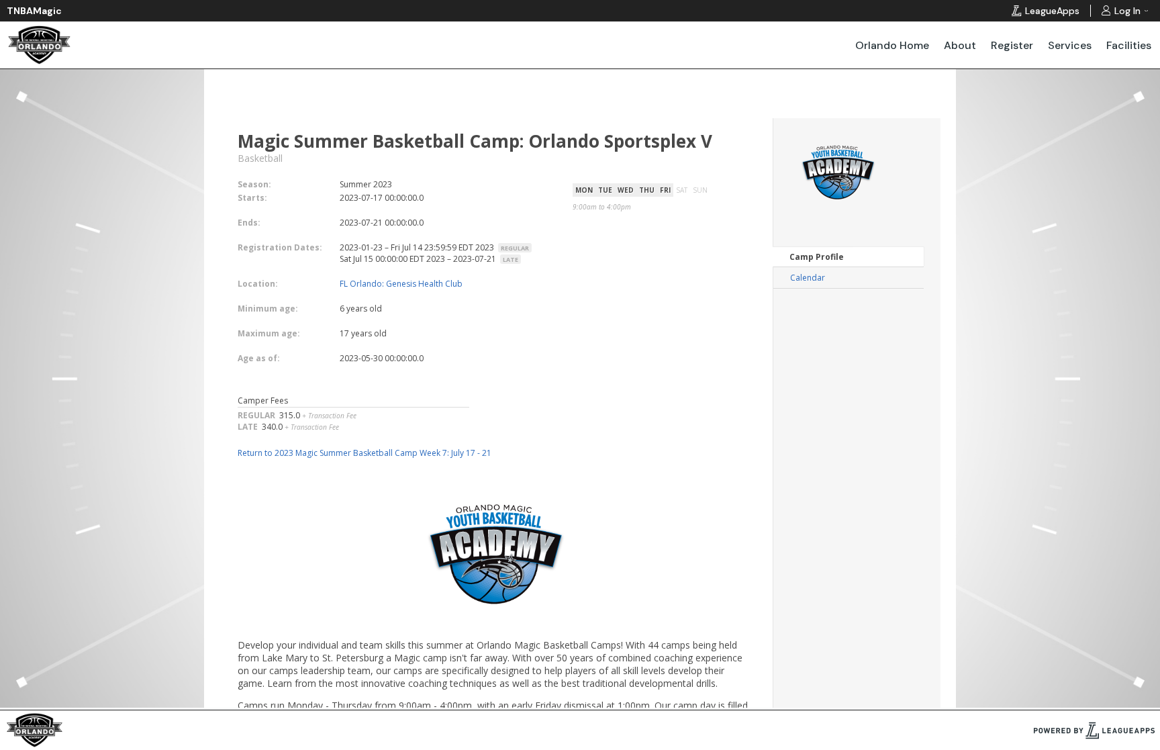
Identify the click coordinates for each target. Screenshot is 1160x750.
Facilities (1128, 45)
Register (1012, 45)
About (960, 45)
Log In (1127, 11)
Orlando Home (892, 45)
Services (1070, 45)
